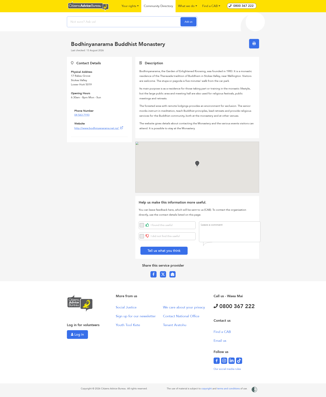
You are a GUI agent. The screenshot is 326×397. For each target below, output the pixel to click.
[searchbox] (124, 21)
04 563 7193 (81, 115)
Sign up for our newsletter (136, 316)
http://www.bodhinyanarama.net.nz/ (96, 128)
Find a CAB (222, 332)
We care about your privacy (184, 307)
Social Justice (126, 307)
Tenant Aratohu (174, 325)
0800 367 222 (236, 306)
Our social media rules (227, 369)
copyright (206, 388)
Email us (220, 340)
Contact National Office (181, 316)
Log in (78, 334)
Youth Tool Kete (128, 325)
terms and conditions (228, 388)
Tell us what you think (164, 250)
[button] (130, 6)
